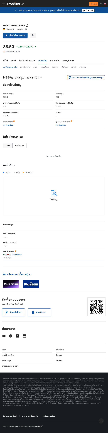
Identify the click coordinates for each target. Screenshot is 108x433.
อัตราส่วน (55, 67)
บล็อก (4, 350)
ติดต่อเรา (59, 360)
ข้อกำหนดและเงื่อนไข (10, 416)
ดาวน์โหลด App (8, 355)
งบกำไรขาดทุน (25, 67)
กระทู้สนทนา (68, 60)
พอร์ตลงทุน (6, 360)
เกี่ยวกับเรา (60, 350)
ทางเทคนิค (55, 60)
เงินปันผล (65, 67)
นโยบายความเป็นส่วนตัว (30, 416)
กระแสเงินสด (44, 67)
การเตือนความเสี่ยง (48, 416)
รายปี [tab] (8, 146)
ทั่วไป (5, 60)
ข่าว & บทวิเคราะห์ (27, 60)
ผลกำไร (73, 67)
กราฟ (13, 60)
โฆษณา (59, 355)
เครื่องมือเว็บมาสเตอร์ (10, 366)
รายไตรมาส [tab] (19, 146)
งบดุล (35, 67)
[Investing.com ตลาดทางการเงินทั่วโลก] (15, 3)
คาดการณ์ (82, 67)
